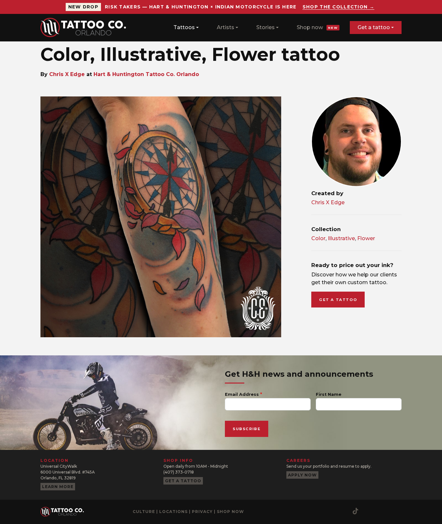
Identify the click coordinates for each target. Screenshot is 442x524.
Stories (265, 27)
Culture (144, 511)
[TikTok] (355, 511)
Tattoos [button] (184, 27)
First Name (328, 394)
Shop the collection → (338, 6)
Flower (366, 238)
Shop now (317, 27)
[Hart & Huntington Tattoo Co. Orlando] (85, 27)
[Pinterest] (330, 511)
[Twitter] (343, 511)
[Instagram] (291, 511)
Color (318, 238)
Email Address (242, 394)
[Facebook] (304, 511)
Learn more (57, 486)
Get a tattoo (374, 27)
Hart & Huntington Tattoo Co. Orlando (146, 74)
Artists (225, 27)
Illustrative (341, 238)
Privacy (202, 511)
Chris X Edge (67, 74)
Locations (173, 511)
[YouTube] (317, 511)
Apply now (302, 475)
